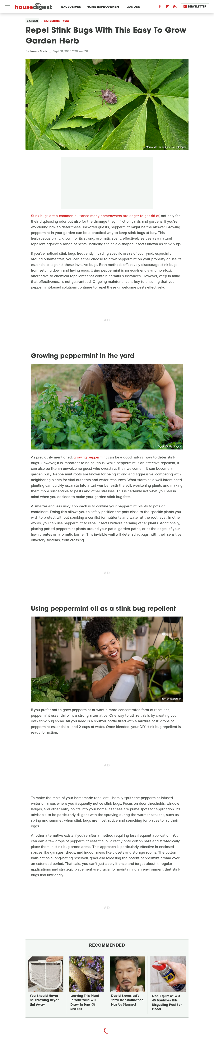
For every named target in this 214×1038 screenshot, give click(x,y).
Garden (133, 6)
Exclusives (71, 6)
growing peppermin (90, 457)
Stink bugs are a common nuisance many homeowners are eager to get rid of (95, 215)
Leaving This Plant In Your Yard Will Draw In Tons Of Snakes (84, 1003)
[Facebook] (160, 7)
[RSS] (175, 7)
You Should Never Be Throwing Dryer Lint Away (44, 1000)
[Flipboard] (167, 7)
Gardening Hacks (57, 21)
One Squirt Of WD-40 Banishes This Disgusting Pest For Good (167, 1003)
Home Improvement (104, 6)
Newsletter (197, 6)
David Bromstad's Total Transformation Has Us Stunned (127, 1000)
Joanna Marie (38, 51)
